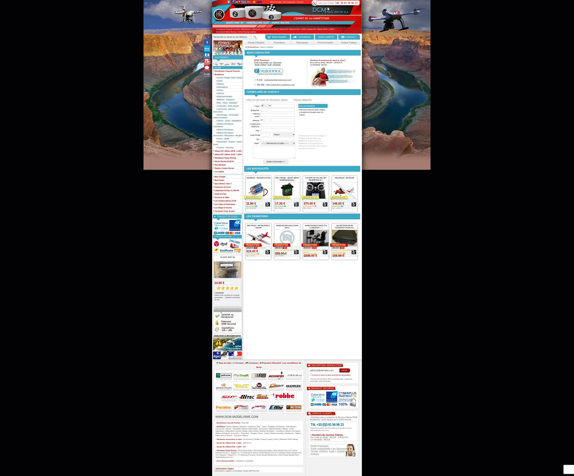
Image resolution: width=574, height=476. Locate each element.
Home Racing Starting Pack (267, 455)
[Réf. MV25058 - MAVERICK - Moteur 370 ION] (257, 198)
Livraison (253, 363)
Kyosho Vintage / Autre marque (229, 78)
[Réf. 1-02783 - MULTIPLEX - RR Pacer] (343, 198)
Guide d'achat (219, 193)
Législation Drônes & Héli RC (226, 190)
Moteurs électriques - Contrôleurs (223, 125)
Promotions (279, 42)
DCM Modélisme (252, 47)
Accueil (217, 67)
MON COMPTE (326, 37)
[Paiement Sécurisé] (227, 225)
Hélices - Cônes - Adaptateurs (229, 121)
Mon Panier (218, 180)
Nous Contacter (267, 47)
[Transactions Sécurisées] (333, 399)
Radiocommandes (224, 96)
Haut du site (225, 363)
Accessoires (247, 439)
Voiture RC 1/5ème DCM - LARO (292, 29)
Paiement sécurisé (222, 186)
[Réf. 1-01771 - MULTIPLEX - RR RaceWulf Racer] (257, 245)
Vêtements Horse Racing (289, 439)
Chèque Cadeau (349, 42)
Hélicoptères (222, 87)
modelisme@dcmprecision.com (277, 80)
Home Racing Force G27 (282, 450)
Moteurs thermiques (224, 130)
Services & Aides (221, 197)
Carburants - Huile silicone (227, 106)
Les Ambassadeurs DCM (224, 200)
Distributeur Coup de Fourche (228, 29)
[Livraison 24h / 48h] (227, 244)
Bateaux (220, 84)
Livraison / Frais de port (224, 211)
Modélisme (245, 29)
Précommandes (325, 42)
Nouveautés (302, 42)
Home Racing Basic (245, 450)
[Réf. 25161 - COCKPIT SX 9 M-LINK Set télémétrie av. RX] (314, 198)
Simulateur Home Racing (226, 32)
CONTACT (350, 37)
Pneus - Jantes (222, 139)
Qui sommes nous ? (222, 183)
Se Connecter (289, 2)
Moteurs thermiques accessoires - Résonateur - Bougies (227, 134)
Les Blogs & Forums (222, 207)
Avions (219, 81)
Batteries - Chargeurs (225, 100)
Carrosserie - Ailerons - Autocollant (224, 110)
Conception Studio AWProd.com (246, 471)
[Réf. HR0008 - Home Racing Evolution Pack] (286, 245)
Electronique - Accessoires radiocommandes (226, 116)
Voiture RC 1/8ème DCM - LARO (320, 29)
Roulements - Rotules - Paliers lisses (227, 143)
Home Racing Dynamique (262, 450)
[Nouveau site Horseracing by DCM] (227, 47)
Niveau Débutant (256, 42)
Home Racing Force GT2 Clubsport (273, 453)
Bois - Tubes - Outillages (226, 103)
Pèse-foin (245, 423)
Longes (270, 439)
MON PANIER (279, 37)
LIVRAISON (304, 37)
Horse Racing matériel (247, 32)
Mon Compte (275, 2)
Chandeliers (239, 461)
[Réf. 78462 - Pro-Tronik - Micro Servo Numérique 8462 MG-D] (286, 198)
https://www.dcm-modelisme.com (280, 85)
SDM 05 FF (247, 443)
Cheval (263, 439)
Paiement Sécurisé (271, 363)
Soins (276, 439)
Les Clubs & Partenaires (224, 204)
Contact (300, 2)
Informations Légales (223, 471)
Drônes (219, 90)
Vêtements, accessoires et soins (265, 29)
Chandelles (249, 461)
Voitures (220, 93)
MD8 (244, 447)
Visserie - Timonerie (225, 148)
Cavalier (257, 439)
